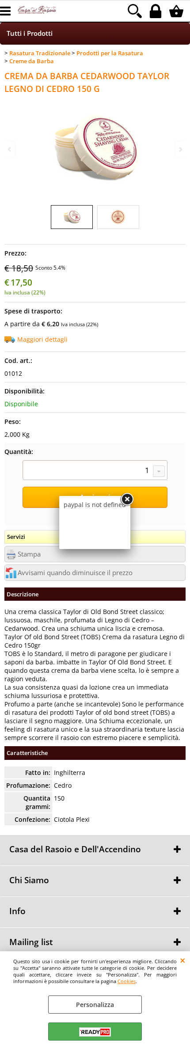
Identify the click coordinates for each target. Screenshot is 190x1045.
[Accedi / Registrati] (156, 11)
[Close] (127, 499)
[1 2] (95, 471)
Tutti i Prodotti (30, 33)
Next (180, 149)
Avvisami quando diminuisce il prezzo (75, 572)
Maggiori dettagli (42, 339)
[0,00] (177, 11)
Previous (10, 149)
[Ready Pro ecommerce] (95, 1032)
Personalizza (95, 1004)
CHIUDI (183, 960)
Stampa (29, 554)
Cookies (127, 981)
